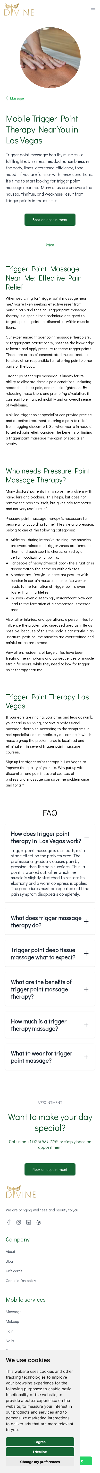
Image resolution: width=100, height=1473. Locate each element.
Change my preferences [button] (40, 1462)
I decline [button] (40, 1452)
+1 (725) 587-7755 (42, 1141)
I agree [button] (40, 1442)
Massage (17, 98)
